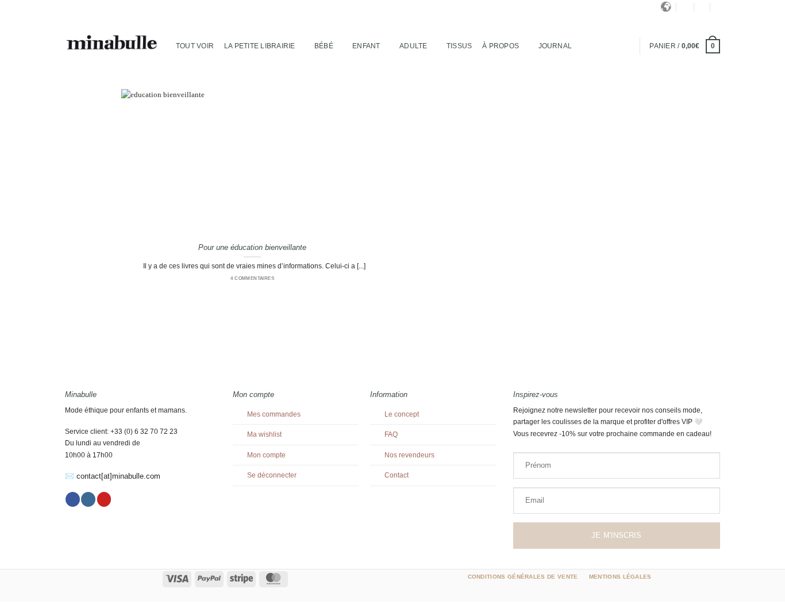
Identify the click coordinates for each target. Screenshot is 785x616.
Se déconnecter (272, 475)
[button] (702, 7)
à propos (500, 46)
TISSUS (459, 46)
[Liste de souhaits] (717, 7)
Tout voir (195, 46)
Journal (555, 46)
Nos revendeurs (409, 455)
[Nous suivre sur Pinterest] (104, 499)
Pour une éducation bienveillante (252, 247)
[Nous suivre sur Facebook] (73, 499)
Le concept (401, 414)
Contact (396, 475)
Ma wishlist (264, 434)
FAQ (391, 434)
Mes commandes (274, 414)
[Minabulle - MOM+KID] (112, 42)
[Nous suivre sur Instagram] (88, 499)
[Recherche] (685, 7)
